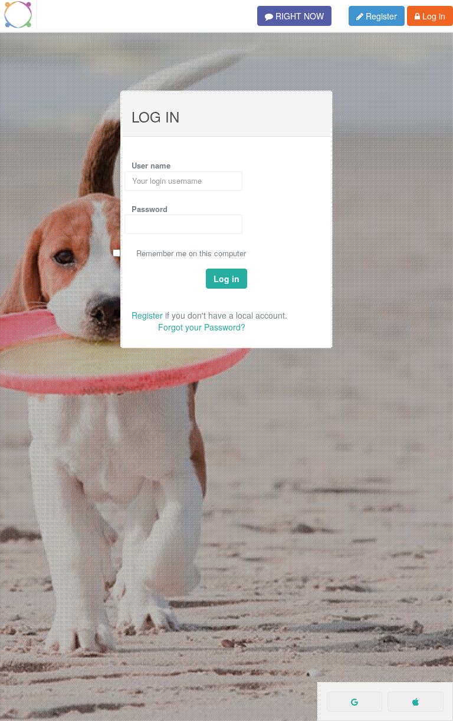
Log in (432, 16)
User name (151, 165)
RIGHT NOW (298, 16)
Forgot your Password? (201, 327)
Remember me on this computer (191, 253)
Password (150, 208)
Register (380, 16)
